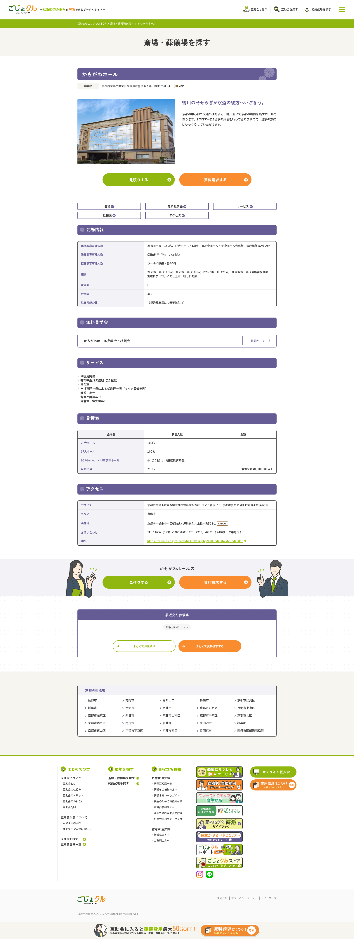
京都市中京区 (209, 715)
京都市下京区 (134, 730)
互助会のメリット (73, 795)
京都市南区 (170, 730)
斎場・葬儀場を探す (121, 23)
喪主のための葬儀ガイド (168, 801)
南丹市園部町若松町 (250, 730)
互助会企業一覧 (71, 844)
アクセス (175, 215)
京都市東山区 (97, 730)
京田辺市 (206, 723)
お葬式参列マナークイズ (168, 819)
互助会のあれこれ (73, 801)
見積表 (107, 215)
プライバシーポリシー (244, 898)
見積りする (138, 179)
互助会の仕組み (72, 789)
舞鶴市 (204, 700)
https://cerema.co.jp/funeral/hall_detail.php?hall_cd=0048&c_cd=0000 (195, 541)
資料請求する (215, 179)
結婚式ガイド (161, 834)
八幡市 (167, 707)
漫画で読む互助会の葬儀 (168, 813)
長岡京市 (206, 730)
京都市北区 (244, 715)
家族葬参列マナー (164, 807)
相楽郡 (241, 723)
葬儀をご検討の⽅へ (165, 789)
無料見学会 (175, 206)
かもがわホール (175, 627)
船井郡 (167, 723)
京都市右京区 (209, 707)
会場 (107, 206)
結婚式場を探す (118, 783)
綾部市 (92, 700)
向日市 (129, 715)
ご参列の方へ (161, 840)
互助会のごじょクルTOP (91, 23)
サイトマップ (269, 898)
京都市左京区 (97, 715)
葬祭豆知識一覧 (163, 783)
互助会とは (69, 783)
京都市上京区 (246, 707)
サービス (243, 206)
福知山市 (168, 700)
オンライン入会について (77, 829)
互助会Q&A (69, 807)
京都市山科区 (171, 715)
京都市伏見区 (246, 700)
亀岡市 (129, 700)
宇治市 (129, 707)
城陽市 (92, 707)
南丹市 (129, 723)
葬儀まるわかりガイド (167, 795)
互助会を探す (69, 839)
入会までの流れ (72, 823)
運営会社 (222, 898)
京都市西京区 (97, 723)
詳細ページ (258, 340)
